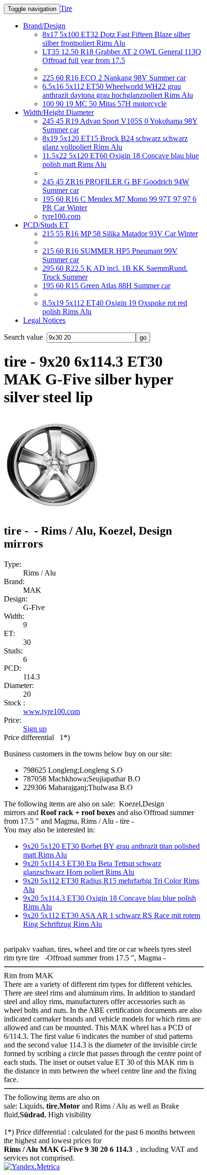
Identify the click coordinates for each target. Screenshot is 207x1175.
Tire (66, 8)
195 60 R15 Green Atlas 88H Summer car (106, 285)
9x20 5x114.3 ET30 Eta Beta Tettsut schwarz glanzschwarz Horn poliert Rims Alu (92, 867)
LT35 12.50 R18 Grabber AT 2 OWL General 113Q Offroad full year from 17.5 (121, 56)
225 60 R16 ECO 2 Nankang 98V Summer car (114, 78)
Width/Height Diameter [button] (58, 112)
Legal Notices (44, 320)
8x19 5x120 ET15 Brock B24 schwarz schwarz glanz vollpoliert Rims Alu (115, 142)
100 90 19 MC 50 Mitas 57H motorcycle (104, 104)
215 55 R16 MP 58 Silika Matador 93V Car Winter (120, 234)
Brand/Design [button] (44, 26)
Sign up (35, 729)
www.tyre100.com (51, 711)
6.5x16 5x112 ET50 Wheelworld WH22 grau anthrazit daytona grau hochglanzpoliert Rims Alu (117, 90)
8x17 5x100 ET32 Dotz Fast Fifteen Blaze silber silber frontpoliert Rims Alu (116, 38)
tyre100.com (61, 216)
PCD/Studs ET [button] (46, 225)
